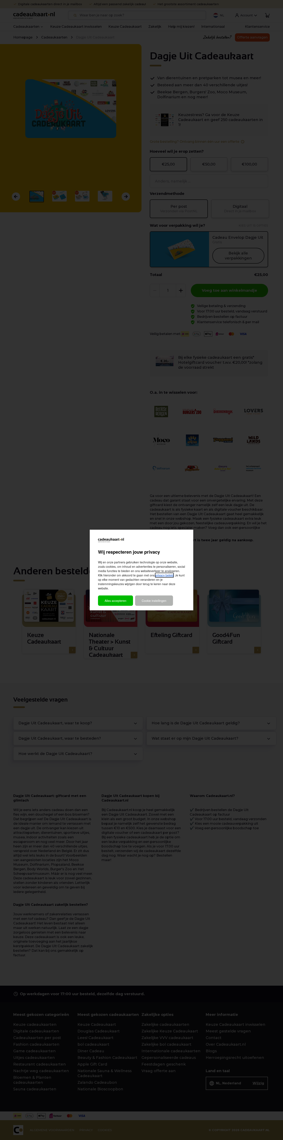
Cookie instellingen (154, 601)
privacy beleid (164, 575)
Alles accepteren (115, 601)
